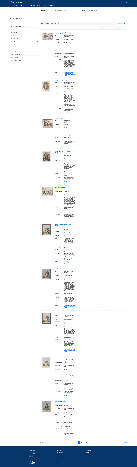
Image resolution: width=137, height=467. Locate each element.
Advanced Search (92, 10)
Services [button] (23, 5)
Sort (104, 27)
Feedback (59, 455)
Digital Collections (16, 18)
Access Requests (99, 2)
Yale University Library (19, 2)
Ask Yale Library (110, 2)
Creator (13, 44)
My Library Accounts (61, 452)
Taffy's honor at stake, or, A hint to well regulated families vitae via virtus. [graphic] (63, 33)
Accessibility (88, 450)
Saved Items (92, 2)
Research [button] (15, 5)
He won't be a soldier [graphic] (60, 118)
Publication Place (15, 54)
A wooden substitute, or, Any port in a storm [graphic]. (63, 225)
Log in (105, 2)
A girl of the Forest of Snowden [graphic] (62, 80)
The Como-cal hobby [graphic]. (60, 401)
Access (12, 29)
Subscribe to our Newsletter (63, 454)
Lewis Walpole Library (67, 72)
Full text (61, 12)
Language (13, 41)
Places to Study (124, 2)
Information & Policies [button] (49, 5)
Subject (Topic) (15, 48)
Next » (49, 27)
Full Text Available (16, 60)
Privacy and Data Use (90, 454)
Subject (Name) (15, 51)
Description (56, 12)
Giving (87, 452)
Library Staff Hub (89, 455)
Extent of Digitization (17, 26)
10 (115, 27)
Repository (14, 32)
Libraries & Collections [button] (34, 5)
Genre (12, 35)
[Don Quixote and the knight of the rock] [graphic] (62, 152)
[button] (84, 10)
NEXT (125, 442)
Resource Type (15, 38)
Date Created (14, 57)
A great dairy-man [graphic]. (60, 187)
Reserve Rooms (117, 2)
